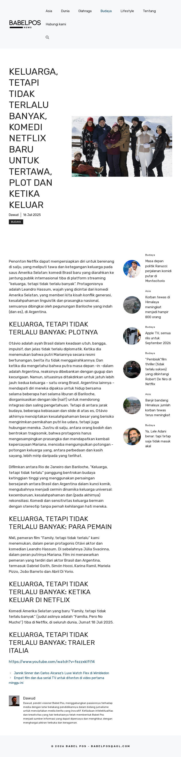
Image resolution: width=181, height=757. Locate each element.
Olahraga (85, 11)
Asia (49, 11)
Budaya (106, 11)
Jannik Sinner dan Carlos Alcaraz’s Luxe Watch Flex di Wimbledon (61, 673)
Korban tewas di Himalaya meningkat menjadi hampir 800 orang (157, 307)
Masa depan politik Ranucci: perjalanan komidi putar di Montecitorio (158, 271)
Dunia (65, 11)
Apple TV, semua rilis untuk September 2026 (158, 338)
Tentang (149, 11)
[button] (47, 37)
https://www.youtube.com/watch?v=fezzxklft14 (52, 661)
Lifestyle (127, 11)
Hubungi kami (56, 24)
